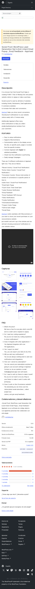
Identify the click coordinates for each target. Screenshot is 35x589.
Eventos (21, 538)
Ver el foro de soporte (9, 498)
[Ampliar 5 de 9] (31, 273)
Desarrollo (6, 78)
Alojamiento (5, 527)
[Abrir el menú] (32, 2)
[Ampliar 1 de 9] (14, 273)
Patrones (21, 530)
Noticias (4, 524)
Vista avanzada (6, 457)
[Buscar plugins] (19, 13)
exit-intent (22, 449)
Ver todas (30, 485)
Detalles (5, 65)
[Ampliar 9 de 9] (31, 312)
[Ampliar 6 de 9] (31, 284)
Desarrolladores (6, 541)
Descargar (6, 58)
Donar (21, 541)
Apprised (4, 112)
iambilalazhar (8, 54)
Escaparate (21, 521)
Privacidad (5, 530)
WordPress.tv (7, 544)
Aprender (4, 535)
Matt (4, 553)
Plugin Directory (6, 7)
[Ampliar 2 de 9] (14, 284)
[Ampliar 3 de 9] (14, 294)
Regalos (21, 544)
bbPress (5, 555)
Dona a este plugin (7, 511)
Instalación (6, 73)
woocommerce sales (27, 452)
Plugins (20, 527)
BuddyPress (6, 558)
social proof (30, 449)
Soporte (5, 82)
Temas (20, 524)
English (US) (30, 445)
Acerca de (5, 521)
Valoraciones (7, 69)
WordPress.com (7, 550)
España (8, 566)
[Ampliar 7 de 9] (31, 290)
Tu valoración (6, 485)
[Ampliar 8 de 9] (31, 303)
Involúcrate (21, 535)
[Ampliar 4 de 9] (14, 305)
